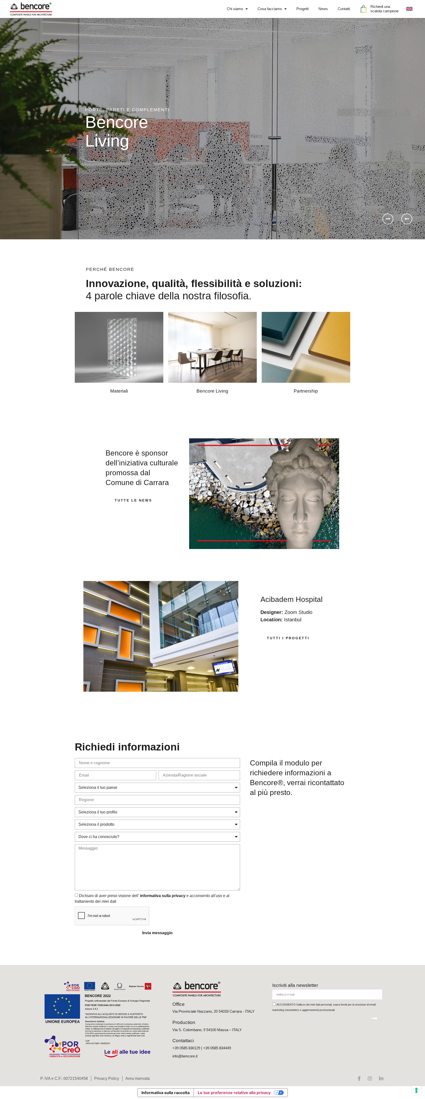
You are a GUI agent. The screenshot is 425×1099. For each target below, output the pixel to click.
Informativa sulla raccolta (165, 1092)
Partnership (306, 391)
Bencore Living (212, 391)
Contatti (344, 9)
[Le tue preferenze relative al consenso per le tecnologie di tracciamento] (416, 1090)
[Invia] (374, 1018)
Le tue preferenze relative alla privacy (234, 1092)
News (323, 9)
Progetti (302, 9)
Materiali (119, 391)
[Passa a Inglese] (409, 8)
